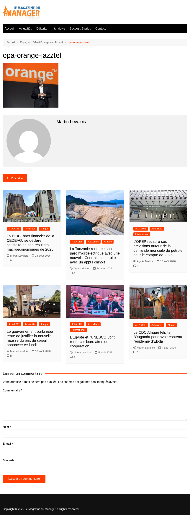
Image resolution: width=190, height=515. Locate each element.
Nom (7, 426)
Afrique (44, 228)
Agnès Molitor (81, 268)
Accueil (9, 28)
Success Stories (80, 28)
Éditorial (41, 28)
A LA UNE (14, 228)
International (141, 234)
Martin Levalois (19, 255)
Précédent (17, 178)
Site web (8, 460)
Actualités (25, 28)
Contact (100, 28)
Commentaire (12, 390)
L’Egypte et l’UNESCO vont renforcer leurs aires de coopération (92, 341)
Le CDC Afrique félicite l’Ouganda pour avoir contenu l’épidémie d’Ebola (157, 336)
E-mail (8, 443)
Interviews (58, 28)
